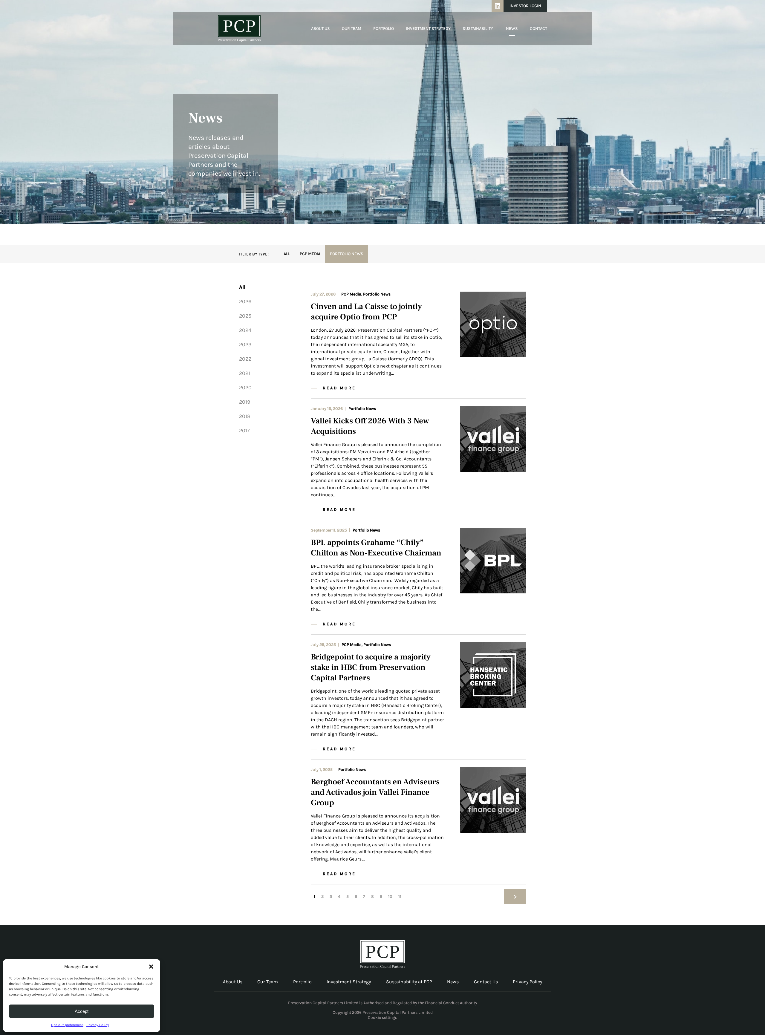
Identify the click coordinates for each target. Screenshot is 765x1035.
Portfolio (383, 28)
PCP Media (310, 253)
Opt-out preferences (67, 1025)
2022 (245, 359)
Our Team (351, 28)
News (512, 28)
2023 (245, 344)
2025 (245, 316)
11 (399, 896)
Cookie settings (382, 1017)
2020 (245, 387)
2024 (245, 330)
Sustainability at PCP (409, 982)
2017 (244, 430)
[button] (151, 967)
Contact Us (486, 982)
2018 (244, 416)
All (287, 253)
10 (390, 896)
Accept (81, 1011)
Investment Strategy (428, 28)
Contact (538, 28)
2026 (245, 301)
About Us (320, 28)
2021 (244, 373)
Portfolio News (346, 253)
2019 (244, 402)
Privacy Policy (97, 1025)
